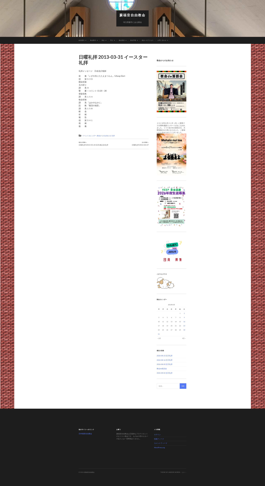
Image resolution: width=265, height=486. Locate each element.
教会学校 (133, 40)
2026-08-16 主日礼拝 (164, 360)
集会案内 (93, 40)
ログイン (157, 434)
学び (111, 40)
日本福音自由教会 (85, 434)
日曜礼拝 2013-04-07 (140, 144)
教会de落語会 (162, 369)
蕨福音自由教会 (132, 15)
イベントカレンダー (89, 136)
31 (159, 334)
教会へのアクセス (147, 40)
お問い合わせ (162, 40)
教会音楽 (122, 40)
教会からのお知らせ (104, 136)
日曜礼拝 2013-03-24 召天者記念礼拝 (93, 144)
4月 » (183, 338)
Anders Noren (174, 472)
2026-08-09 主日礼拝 (164, 364)
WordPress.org (159, 447)
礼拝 (113, 136)
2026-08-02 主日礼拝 (164, 373)
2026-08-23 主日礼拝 (164, 356)
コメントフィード (160, 443)
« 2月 (159, 338)
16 (184, 322)
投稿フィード (159, 439)
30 (184, 330)
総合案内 (81, 40)
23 (184, 326)
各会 (103, 40)
